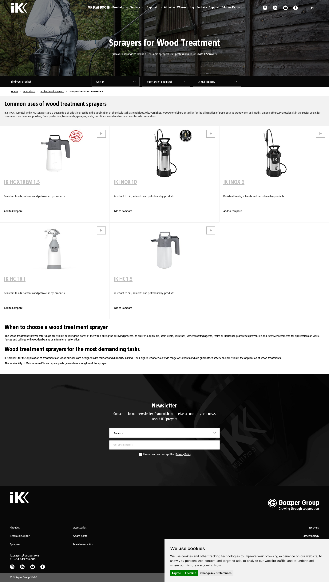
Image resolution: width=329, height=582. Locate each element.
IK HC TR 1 (15, 279)
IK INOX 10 (125, 182)
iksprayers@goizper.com (24, 555)
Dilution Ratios (230, 7)
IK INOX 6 (233, 182)
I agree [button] (176, 573)
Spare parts (80, 535)
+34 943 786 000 (25, 559)
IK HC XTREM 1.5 (22, 182)
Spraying (314, 527)
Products (118, 7)
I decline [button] (190, 573)
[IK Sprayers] (19, 8)
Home (14, 91)
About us (169, 7)
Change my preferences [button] (216, 573)
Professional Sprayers (52, 91)
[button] (314, 8)
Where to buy (185, 7)
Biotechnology (311, 535)
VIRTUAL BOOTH (99, 7)
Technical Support (208, 7)
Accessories (80, 527)
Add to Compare (13, 211)
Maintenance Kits (83, 544)
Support (152, 7)
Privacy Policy (183, 454)
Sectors (135, 7)
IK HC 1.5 (123, 279)
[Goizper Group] (293, 516)
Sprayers (15, 544)
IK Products (29, 91)
